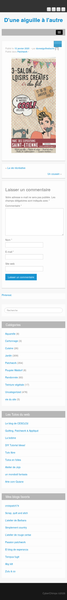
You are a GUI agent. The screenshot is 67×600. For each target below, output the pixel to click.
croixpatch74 (12, 505)
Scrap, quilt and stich (16, 513)
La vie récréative (16, 168)
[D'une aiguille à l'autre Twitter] (63, 9)
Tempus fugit (12, 556)
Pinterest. (7, 295)
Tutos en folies (13, 459)
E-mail (9, 251)
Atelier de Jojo (13, 467)
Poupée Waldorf (14, 370)
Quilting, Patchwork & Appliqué (21, 430)
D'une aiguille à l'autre (33, 20)
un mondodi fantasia (16, 474)
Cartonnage (11, 341)
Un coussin (54, 174)
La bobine (10, 437)
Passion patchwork (15, 542)
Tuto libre (10, 452)
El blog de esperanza (16, 549)
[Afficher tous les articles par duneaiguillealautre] (57, 48)
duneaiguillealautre (45, 48)
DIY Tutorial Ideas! (15, 445)
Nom (8, 239)
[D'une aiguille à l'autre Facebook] (54, 9)
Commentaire (13, 205)
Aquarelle (10, 333)
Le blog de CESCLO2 (16, 423)
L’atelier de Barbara (15, 520)
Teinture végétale (14, 384)
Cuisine (9, 348)
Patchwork (22, 51)
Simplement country (16, 527)
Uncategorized (13, 392)
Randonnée (11, 377)
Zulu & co (10, 571)
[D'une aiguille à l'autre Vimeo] (58, 9)
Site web (10, 263)
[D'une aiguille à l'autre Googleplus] (49, 9)
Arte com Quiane (14, 481)
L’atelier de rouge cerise (18, 534)
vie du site (10, 399)
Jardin (8, 355)
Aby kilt (9, 564)
